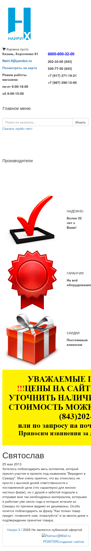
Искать (80, 122)
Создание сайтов (63, 541)
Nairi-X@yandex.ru (17, 60)
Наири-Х (13, 529)
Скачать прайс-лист (17, 128)
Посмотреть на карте (19, 67)
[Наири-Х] (45, 23)
